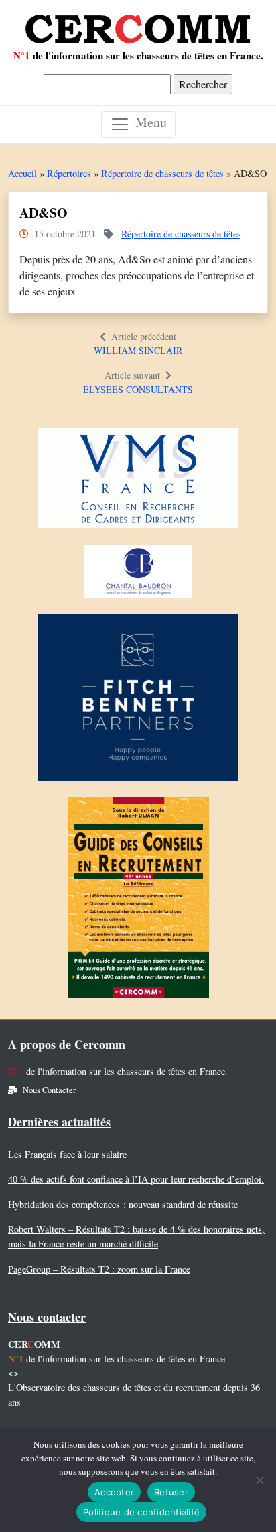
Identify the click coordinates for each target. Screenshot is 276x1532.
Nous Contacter (49, 1090)
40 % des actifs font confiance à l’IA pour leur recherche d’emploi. (136, 1179)
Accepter (114, 1492)
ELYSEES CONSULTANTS (138, 389)
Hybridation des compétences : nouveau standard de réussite (123, 1204)
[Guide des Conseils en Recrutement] (138, 901)
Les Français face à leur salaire (67, 1154)
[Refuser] (259, 1480)
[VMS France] (138, 482)
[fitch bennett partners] (138, 701)
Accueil (22, 173)
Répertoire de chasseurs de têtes (162, 173)
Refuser (171, 1492)
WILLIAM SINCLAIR (138, 350)
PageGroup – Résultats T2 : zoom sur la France (99, 1269)
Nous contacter (47, 1317)
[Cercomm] (138, 24)
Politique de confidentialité (141, 1512)
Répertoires (69, 173)
